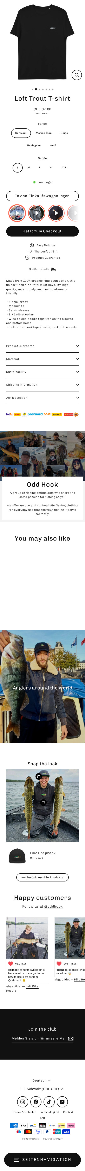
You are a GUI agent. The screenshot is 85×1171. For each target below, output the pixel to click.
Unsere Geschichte (24, 1112)
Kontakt (68, 1112)
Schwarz (21, 133)
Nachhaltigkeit (49, 1112)
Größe (42, 158)
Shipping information (21, 384)
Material (12, 359)
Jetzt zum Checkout (42, 231)
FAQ (42, 1118)
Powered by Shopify (53, 1139)
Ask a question (16, 397)
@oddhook (53, 906)
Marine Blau (44, 133)
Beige (64, 133)
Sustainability (16, 371)
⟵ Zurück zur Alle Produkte (42, 877)
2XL (64, 167)
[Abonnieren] (70, 1038)
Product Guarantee (20, 346)
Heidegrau (34, 145)
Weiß (53, 145)
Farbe (42, 123)
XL (51, 167)
